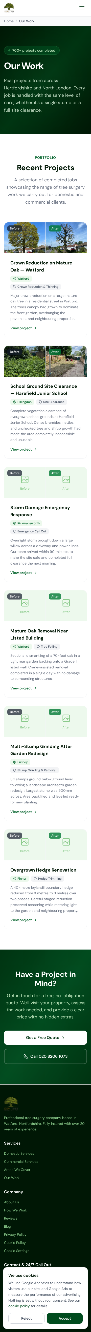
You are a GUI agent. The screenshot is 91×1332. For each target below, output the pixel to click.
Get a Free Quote (42, 1037)
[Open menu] (82, 8)
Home (9, 21)
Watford (23, 279)
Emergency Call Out (31, 531)
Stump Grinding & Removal (36, 770)
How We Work (15, 1210)
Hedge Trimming (50, 879)
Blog (7, 1226)
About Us (11, 1202)
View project (21, 328)
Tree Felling (49, 647)
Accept (65, 1318)
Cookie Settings (16, 1250)
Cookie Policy (15, 1242)
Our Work (11, 1177)
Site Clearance (53, 402)
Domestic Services (19, 1153)
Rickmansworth (28, 523)
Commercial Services (21, 1161)
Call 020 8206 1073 (49, 1056)
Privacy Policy (15, 1234)
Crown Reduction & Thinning (37, 287)
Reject (26, 1318)
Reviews (10, 1218)
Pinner (22, 879)
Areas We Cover (17, 1169)
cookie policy (19, 1306)
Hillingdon (24, 402)
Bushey (22, 762)
